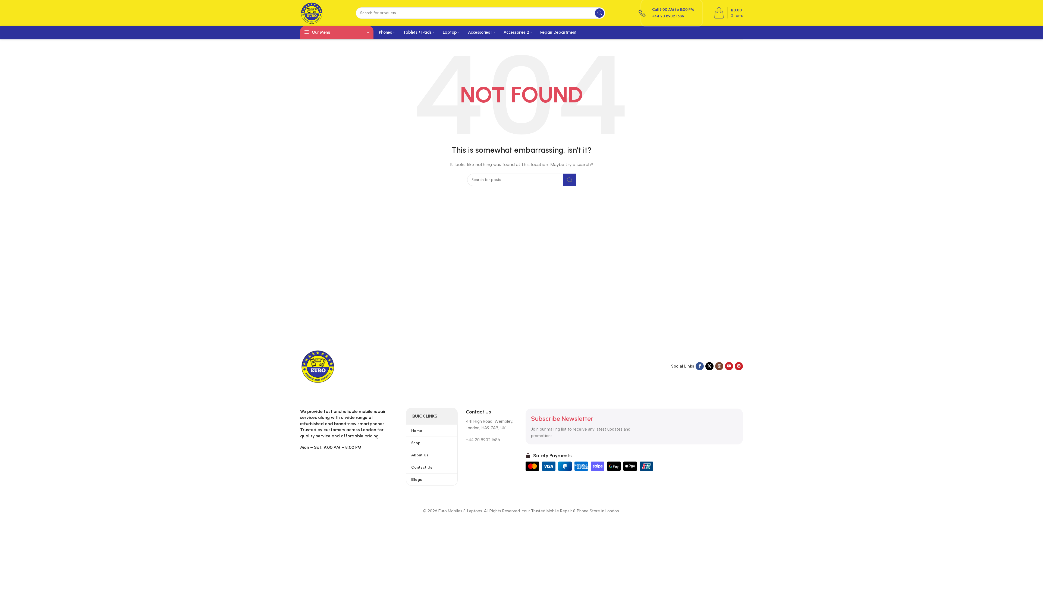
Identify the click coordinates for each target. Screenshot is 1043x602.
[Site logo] (311, 12)
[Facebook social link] (700, 366)
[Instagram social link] (719, 366)
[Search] (599, 13)
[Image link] (317, 365)
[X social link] (709, 366)
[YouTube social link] (729, 366)
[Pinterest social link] (739, 366)
